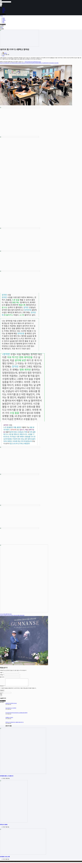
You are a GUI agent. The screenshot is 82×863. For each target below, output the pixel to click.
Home (3, 18)
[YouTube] (5, 24)
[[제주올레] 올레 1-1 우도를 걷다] (23, 773)
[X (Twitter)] (3, 24)
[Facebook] (0, 24)
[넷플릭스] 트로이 (9, 717)
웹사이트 (2, 676)
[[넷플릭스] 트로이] (2, 719)
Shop (3, 22)
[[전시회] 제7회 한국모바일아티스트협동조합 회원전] (2, 714)
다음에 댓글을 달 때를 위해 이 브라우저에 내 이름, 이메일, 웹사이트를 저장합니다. (18, 688)
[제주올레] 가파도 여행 (5, 856)
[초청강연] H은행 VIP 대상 (11, 703)
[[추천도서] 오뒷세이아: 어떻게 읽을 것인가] (2, 724)
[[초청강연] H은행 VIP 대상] (2, 705)
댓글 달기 (2, 685)
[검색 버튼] (1, 694)
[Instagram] (2, 24)
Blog (3, 21)
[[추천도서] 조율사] (13, 822)
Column (3, 20)
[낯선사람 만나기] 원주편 (10, 708)
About (3, 19)
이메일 (2, 674)
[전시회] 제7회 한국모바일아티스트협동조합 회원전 (16, 712)
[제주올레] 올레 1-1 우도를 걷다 (6, 775)
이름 (1, 672)
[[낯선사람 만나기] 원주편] (2, 709)
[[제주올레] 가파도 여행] (23, 854)
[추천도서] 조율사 (4, 824)
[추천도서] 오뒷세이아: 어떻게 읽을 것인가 (14, 722)
